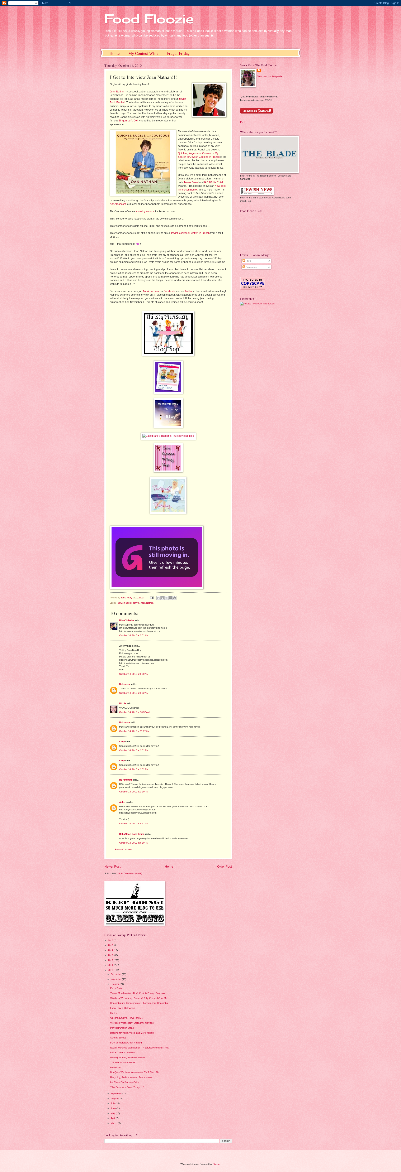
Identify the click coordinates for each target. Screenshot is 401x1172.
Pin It (242, 122)
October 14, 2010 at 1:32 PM (133, 769)
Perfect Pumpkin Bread (122, 1028)
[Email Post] (151, 597)
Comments (251, 267)
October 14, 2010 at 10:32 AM (134, 712)
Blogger (216, 1164)
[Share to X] (166, 598)
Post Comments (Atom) (130, 873)
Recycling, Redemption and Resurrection (131, 1077)
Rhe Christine (126, 620)
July (113, 1103)
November (116, 979)
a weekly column (145, 211)
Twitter (188, 291)
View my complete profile (269, 76)
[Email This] (158, 598)
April (113, 1118)
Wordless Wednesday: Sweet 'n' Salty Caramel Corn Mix (139, 998)
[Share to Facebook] (170, 598)
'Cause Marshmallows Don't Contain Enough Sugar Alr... (138, 993)
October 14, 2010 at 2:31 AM (133, 635)
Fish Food (115, 1067)
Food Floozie (149, 18)
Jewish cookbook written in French (190, 233)
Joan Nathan (117, 91)
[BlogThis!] (162, 598)
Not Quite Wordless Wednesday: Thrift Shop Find (135, 1072)
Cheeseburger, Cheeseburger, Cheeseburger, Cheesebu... (140, 1003)
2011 (111, 965)
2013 (111, 955)
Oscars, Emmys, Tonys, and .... (126, 1018)
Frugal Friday (178, 53)
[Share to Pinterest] (174, 598)
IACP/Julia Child (213, 182)
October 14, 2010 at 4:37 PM (133, 823)
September (116, 1093)
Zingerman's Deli (128, 120)
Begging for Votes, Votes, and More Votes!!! (132, 1033)
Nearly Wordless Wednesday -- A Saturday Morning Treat (139, 1047)
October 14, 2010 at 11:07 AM (134, 731)
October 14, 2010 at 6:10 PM (133, 842)
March (114, 1123)
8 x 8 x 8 (114, 1013)
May (113, 1113)
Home (114, 53)
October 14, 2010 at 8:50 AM (133, 674)
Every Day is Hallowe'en (122, 1008)
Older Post (224, 866)
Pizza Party (116, 988)
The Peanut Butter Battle (122, 1062)
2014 (111, 950)
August (114, 1098)
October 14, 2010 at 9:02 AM (133, 693)
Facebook (169, 291)
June (113, 1108)
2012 (111, 960)
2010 (111, 970)
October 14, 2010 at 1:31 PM (133, 750)
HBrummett (125, 779)
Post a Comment (123, 849)
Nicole (122, 703)
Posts (248, 261)
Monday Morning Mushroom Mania (127, 1057)
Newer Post (112, 866)
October (115, 984)
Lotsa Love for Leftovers (122, 1052)
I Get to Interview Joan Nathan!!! (126, 1042)
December (116, 974)
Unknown (124, 684)
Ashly (122, 802)
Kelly (122, 741)
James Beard (191, 182)
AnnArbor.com (118, 204)
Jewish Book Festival (128, 603)
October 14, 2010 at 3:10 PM (133, 791)
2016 (111, 940)
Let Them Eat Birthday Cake (124, 1082)
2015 (111, 945)
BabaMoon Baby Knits (131, 834)
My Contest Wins (143, 53)
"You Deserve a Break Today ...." (127, 1087)
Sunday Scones (118, 1037)
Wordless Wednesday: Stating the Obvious (132, 1023)
